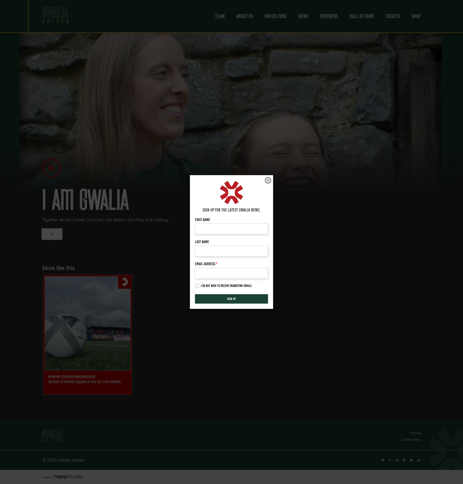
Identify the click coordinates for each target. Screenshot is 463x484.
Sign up (231, 299)
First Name (202, 219)
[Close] (268, 180)
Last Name (202, 241)
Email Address (206, 263)
